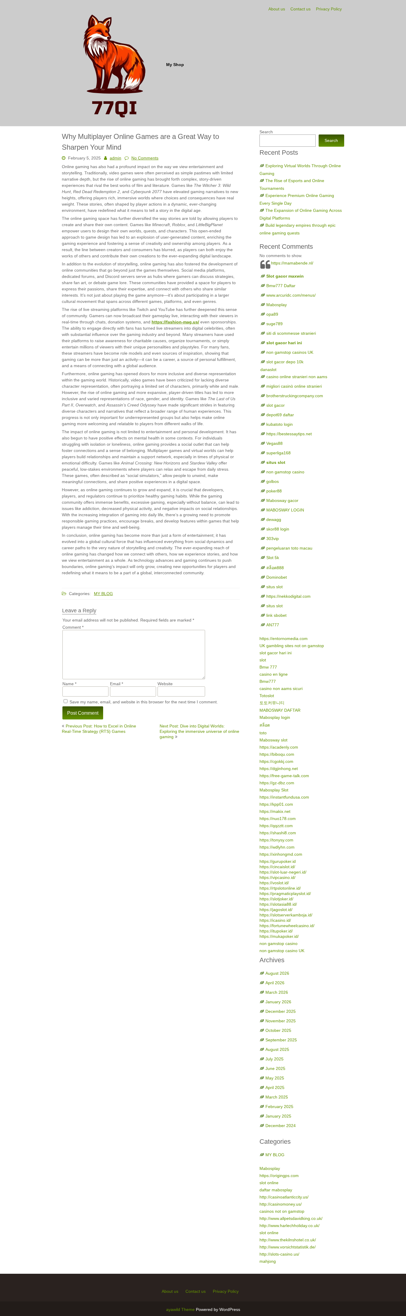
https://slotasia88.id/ (278, 904)
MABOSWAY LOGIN (285, 510)
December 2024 (280, 1125)
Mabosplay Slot (273, 790)
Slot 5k (272, 557)
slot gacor (275, 405)
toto (263, 733)
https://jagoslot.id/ (275, 909)
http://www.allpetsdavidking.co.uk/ (290, 1218)
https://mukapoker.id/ (279, 936)
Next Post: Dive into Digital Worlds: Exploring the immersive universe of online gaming (199, 731)
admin (115, 158)
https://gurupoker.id (277, 861)
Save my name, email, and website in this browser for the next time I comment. (144, 702)
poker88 (274, 491)
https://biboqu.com (276, 754)
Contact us (300, 9)
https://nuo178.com (277, 818)
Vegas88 (274, 443)
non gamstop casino (285, 472)
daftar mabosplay (275, 1190)
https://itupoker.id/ (276, 931)
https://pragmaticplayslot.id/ (285, 893)
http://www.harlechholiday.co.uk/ (289, 1225)
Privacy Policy (329, 9)
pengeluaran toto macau (289, 548)
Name (69, 683)
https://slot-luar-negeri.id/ (282, 872)
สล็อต (264, 725)
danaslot (268, 369)
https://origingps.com (279, 1175)
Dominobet (276, 577)
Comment (73, 627)
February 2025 (279, 1106)
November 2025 (280, 1021)
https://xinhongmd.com (280, 854)
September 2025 (281, 1040)
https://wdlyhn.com (277, 847)
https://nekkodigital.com (288, 596)
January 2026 (278, 1001)
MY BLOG (103, 593)
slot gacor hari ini (284, 342)
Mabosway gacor (282, 500)
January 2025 (278, 1116)
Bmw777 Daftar (280, 285)
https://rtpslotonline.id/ (280, 888)
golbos (272, 481)
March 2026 (276, 992)
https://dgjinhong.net (278, 768)
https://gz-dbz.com (276, 782)
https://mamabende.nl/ (292, 263)
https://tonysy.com (276, 840)
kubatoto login (279, 424)
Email (116, 683)
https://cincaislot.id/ (277, 866)
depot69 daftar (280, 414)
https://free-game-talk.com (284, 775)
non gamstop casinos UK (289, 352)
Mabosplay (276, 304)
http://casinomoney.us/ (280, 1204)
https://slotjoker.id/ (276, 899)
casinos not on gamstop (281, 1211)
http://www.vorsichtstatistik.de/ (287, 1247)
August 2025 (277, 1049)
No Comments (144, 158)
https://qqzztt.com (276, 825)
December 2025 (280, 1011)
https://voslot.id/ (274, 882)
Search (266, 131)
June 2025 (275, 1068)
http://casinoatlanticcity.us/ (284, 1197)
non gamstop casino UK (281, 950)
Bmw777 (267, 681)
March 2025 (276, 1097)
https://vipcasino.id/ (277, 877)
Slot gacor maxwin (285, 276)
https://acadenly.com (278, 747)
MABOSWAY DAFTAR (279, 710)
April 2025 (274, 1087)
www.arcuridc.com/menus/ (291, 295)
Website (165, 683)
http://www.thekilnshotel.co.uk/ (287, 1240)
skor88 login (277, 529)
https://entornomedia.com (283, 638)
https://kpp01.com (276, 804)
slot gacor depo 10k (284, 361)
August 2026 (277, 973)
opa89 (272, 314)
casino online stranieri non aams (296, 376)
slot (262, 660)
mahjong (267, 1261)
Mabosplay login (274, 717)
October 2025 (278, 1030)
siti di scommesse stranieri (291, 333)
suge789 (274, 323)
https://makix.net (274, 811)
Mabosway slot (273, 740)
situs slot (275, 462)
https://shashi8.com (277, 832)
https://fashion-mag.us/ (175, 322)
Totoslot (266, 695)
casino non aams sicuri (281, 688)
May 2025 (274, 1078)
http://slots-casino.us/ (279, 1254)
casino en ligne (273, 674)
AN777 (272, 625)
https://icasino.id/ (275, 920)
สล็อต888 (275, 567)
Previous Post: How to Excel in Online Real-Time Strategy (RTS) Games (99, 728)
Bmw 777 (268, 667)
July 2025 (274, 1059)
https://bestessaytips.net (289, 433)
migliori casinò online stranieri (294, 386)
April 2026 (274, 982)
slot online (268, 1182)
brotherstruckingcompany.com (294, 395)
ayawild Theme (181, 1309)
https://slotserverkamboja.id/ (285, 915)
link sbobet (276, 615)
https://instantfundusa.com (284, 797)
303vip (272, 538)
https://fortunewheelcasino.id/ (286, 925)
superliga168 (278, 453)
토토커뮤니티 (271, 702)
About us (276, 9)
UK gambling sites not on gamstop (291, 645)
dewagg (273, 519)
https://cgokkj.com (276, 761)
